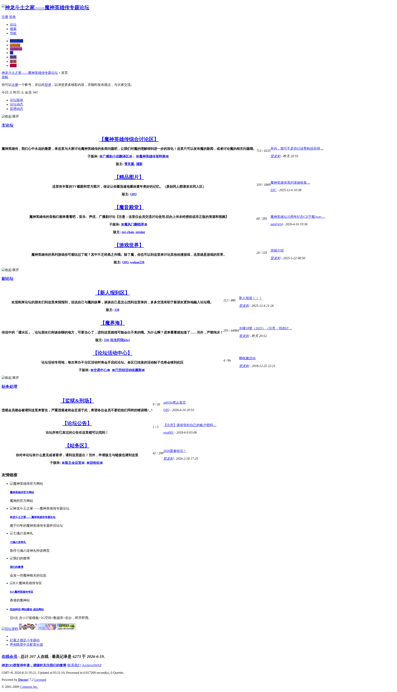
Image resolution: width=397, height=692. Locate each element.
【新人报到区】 (112, 292)
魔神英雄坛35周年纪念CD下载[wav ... (297, 216)
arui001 (168, 432)
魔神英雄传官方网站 (22, 492)
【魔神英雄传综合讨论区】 (129, 139)
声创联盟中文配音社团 (26, 644)
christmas (16, 48)
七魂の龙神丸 (18, 542)
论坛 (13, 24)
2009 (13, 65)
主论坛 (7, 125)
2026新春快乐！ (175, 451)
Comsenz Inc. (29, 686)
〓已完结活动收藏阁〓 (128, 370)
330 (116, 310)
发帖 (5, 77)
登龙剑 (275, 156)
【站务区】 (77, 445)
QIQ (133, 194)
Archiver (88, 665)
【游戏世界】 (129, 245)
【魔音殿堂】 (129, 207)
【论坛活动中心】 (112, 353)
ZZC (273, 190)
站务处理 (9, 386)
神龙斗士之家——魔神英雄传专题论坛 (30, 72)
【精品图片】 (129, 177)
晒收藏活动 (247, 358)
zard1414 (276, 224)
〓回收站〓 (94, 462)
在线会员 (9, 656)
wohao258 (137, 262)
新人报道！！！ (250, 298)
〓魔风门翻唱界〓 (134, 224)
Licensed (40, 679)
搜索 (13, 29)
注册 (5, 17)
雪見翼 (129, 164)
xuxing (140, 232)
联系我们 (74, 665)
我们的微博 (16, 566)
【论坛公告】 (77, 423)
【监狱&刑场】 (77, 400)
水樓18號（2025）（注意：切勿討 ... (265, 328)
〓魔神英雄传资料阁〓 (152, 156)
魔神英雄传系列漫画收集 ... (290, 182)
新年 (13, 61)
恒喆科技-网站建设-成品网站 (27, 609)
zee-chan (128, 232)
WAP (98, 665)
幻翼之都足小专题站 (25, 640)
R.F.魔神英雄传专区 (21, 591)
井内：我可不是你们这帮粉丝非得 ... (296, 148)
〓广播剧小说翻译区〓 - (116, 156)
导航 (13, 33)
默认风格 (16, 41)
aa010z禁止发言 (174, 402)
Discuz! (23, 679)
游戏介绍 (277, 250)
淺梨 (139, 164)
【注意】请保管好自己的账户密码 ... (189, 425)
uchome (15, 45)
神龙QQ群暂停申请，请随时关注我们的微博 (34, 665)
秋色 (13, 57)
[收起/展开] (10, 116)
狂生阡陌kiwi (120, 340)
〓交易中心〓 (100, 370)
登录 (12, 17)
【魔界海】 (112, 323)
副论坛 (7, 278)
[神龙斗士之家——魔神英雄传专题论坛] (45, 7)
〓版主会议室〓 (73, 462)
